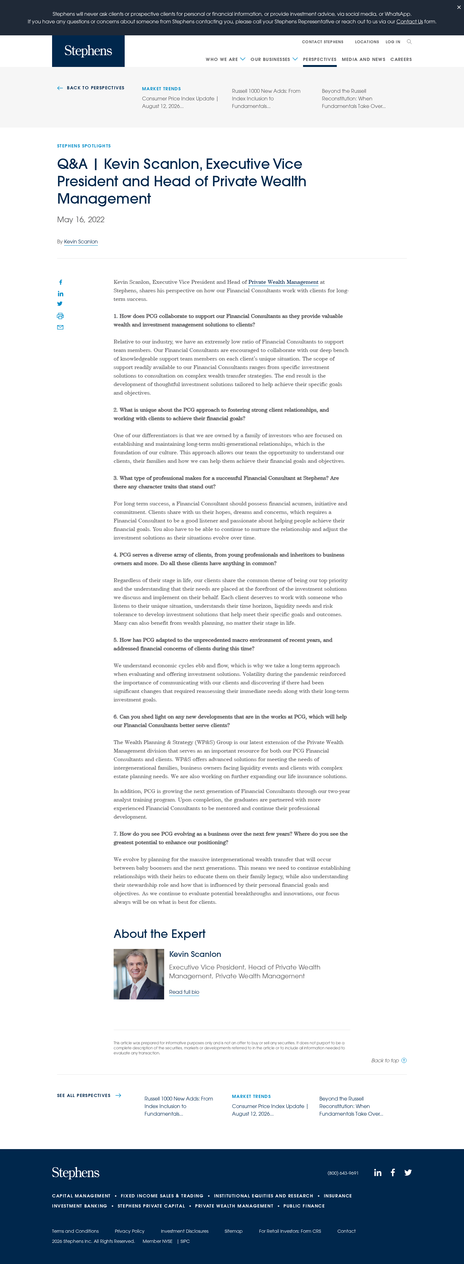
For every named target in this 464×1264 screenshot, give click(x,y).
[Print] (60, 316)
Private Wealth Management (283, 283)
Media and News (364, 59)
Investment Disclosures (184, 1231)
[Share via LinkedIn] (60, 293)
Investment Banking (80, 1206)
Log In (393, 41)
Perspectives (320, 59)
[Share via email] (60, 327)
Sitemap (234, 1231)
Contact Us (409, 21)
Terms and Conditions (75, 1231)
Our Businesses (270, 59)
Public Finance (304, 1206)
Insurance (338, 1196)
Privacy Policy (130, 1231)
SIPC (185, 1241)
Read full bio (184, 992)
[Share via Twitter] (60, 304)
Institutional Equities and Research (264, 1196)
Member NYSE (158, 1241)
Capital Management (81, 1196)
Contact (346, 1231)
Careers (401, 59)
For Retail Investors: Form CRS (290, 1231)
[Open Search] (409, 41)
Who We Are (222, 59)
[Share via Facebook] (60, 282)
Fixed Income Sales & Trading (162, 1196)
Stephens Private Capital (151, 1206)
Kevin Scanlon (81, 241)
